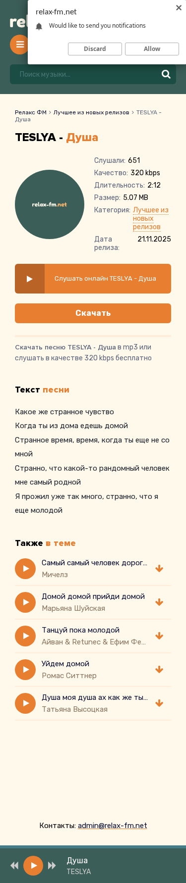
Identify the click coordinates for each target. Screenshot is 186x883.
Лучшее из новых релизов (91, 112)
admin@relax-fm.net (112, 825)
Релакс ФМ (31, 112)
